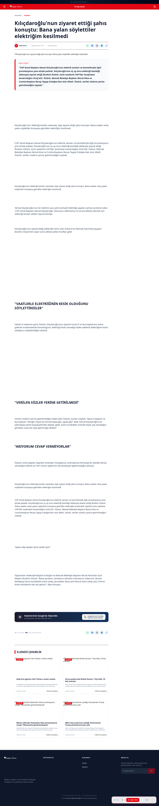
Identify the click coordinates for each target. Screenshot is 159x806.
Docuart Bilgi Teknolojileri (74, 798)
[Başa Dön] (152, 800)
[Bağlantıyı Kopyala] (106, 46)
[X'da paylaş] (97, 46)
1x (141, 800)
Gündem (27, 15)
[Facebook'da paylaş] (92, 46)
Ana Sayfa (80, 7)
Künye (84, 763)
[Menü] (4, 7)
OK (151, 771)
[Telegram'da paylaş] (102, 46)
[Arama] (154, 6)
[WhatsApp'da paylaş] (87, 46)
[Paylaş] (147, 800)
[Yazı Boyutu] (122, 800)
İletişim (85, 767)
